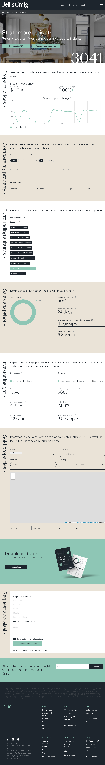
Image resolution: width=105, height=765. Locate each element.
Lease (75, 5)
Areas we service (46, 742)
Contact (84, 5)
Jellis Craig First (70, 716)
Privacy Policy (22, 743)
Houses (12, 222)
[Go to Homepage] (15, 5)
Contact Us (69, 737)
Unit (21, 160)
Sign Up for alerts (68, 750)
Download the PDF (16, 46)
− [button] (13, 478)
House (14, 160)
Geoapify (77, 522)
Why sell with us (70, 710)
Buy (62, 5)
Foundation (46, 749)
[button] (82, 464)
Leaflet (66, 522)
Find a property (48, 710)
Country (45, 728)
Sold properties (70, 725)
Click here (16, 650)
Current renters (91, 718)
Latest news (90, 744)
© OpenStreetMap (93, 522)
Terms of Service (25, 747)
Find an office (69, 741)
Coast (44, 725)
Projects (45, 718)
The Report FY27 (92, 741)
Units (19, 222)
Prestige (45, 722)
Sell (68, 5)
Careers (45, 746)
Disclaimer (29, 743)
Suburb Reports (91, 747)
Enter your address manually (24, 621)
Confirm (96, 667)
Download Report (15, 567)
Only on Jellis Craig (47, 714)
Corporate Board (48, 756)
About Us (46, 737)
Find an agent (69, 713)
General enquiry (70, 755)
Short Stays (89, 722)
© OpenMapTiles (84, 522)
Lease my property (89, 714)
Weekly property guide (91, 757)
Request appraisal (67, 721)
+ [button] (13, 474)
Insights (89, 737)
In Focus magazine (89, 752)
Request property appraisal (46, 46)
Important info (48, 753)
